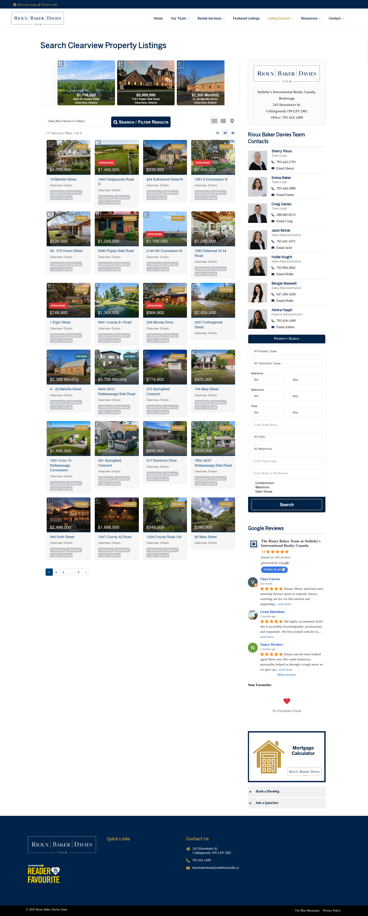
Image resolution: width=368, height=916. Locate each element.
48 (232, 133)
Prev (55, 82)
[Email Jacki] (299, 248)
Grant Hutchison (272, 612)
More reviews (286, 675)
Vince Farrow (270, 579)
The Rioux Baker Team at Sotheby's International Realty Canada (291, 543)
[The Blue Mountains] (307, 910)
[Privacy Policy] (332, 910)
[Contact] (144, 881)
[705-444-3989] (299, 188)
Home (158, 18)
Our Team (178, 18)
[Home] (144, 849)
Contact (335, 18)
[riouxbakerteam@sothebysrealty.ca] (223, 869)
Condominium (264, 483)
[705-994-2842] (299, 268)
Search (287, 504)
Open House (263, 491)
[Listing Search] (144, 869)
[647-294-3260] (299, 294)
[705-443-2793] (299, 162)
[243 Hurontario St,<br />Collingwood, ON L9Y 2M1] (223, 852)
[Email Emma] (299, 195)
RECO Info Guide (27, 4)
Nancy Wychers (271, 644)
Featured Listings (246, 18)
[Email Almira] (299, 327)
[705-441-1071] (299, 241)
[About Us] (144, 856)
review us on (272, 569)
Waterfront (261, 487)
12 (217, 133)
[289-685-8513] (299, 215)
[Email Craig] (299, 221)
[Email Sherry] (299, 168)
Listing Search (279, 18)
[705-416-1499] (299, 321)
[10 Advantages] (144, 875)
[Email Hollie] (299, 274)
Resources (309, 18)
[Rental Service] (144, 862)
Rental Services (209, 18)
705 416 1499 (49, 4)
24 (225, 133)
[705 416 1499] (223, 862)
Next (227, 82)
